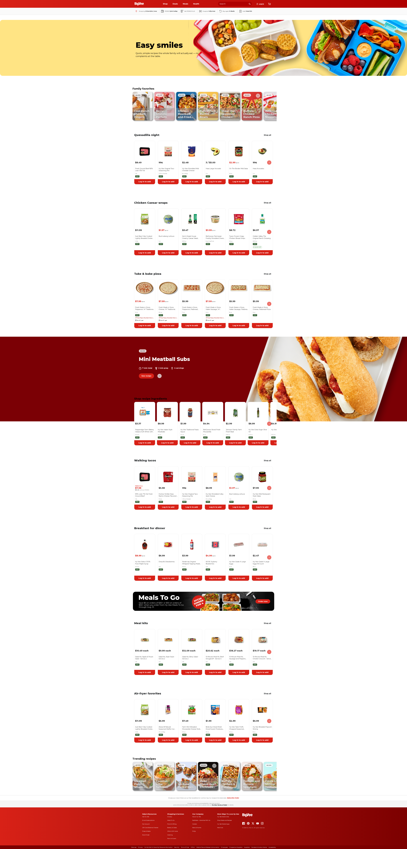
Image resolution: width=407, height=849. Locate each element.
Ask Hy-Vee (145, 816)
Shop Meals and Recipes (224, 820)
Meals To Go (170, 820)
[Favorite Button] (149, 96)
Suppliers (247, 847)
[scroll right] (269, 106)
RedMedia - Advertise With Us (201, 820)
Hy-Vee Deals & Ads (223, 816)
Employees (224, 847)
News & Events (196, 827)
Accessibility (272, 847)
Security (176, 847)
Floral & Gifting (171, 824)
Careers (194, 824)
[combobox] (235, 3)
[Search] (249, 4)
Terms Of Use (185, 847)
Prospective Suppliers (235, 847)
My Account (146, 824)
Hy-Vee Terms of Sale (219, 805)
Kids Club (220, 827)
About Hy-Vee (196, 816)
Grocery (169, 816)
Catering (170, 835)
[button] (257, 247)
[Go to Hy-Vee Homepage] (139, 4)
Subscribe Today (233, 798)
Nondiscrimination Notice (259, 847)
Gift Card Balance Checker (150, 827)
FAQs (194, 831)
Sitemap (133, 847)
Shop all (267, 135)
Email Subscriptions (148, 820)
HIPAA (193, 847)
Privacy (140, 847)
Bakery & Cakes (172, 827)
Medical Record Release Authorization (207, 847)
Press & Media (146, 831)
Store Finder (146, 835)
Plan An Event (171, 838)
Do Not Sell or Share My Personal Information (158, 847)
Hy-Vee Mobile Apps (223, 824)
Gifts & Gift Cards (172, 831)
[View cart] (269, 4)
